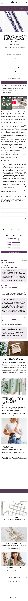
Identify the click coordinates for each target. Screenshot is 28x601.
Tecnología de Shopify (14, 599)
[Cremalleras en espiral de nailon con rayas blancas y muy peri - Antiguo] (6, 481)
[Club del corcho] (14, 559)
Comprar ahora (14, 82)
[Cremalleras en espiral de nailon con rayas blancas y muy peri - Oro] (4, 481)
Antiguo (14, 67)
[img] (4, 260)
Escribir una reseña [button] (14, 252)
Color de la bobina (14, 64)
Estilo (14, 52)
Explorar (14, 589)
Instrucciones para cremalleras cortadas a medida (14, 210)
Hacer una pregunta (14, 221)
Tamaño (14, 58)
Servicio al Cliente (14, 581)
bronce (17, 67)
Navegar (14, 523)
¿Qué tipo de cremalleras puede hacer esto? (14, 214)
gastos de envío (8, 47)
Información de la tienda (7, 92)
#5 (14, 61)
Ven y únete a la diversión (14, 224)
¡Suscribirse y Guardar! (13, 577)
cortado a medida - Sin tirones (14, 54)
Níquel (7, 67)
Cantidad (14, 71)
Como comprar (14, 206)
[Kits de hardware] (14, 534)
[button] (12, 44)
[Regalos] (14, 508)
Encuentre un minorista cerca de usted (14, 218)
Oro (11, 67)
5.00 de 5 (17, 238)
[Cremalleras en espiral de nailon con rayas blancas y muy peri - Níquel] (3, 481)
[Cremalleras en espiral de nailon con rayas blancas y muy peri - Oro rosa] (9, 481)
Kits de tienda (13, 548)
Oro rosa (20, 67)
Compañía (14, 585)
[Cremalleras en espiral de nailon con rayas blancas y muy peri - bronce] (7, 481)
